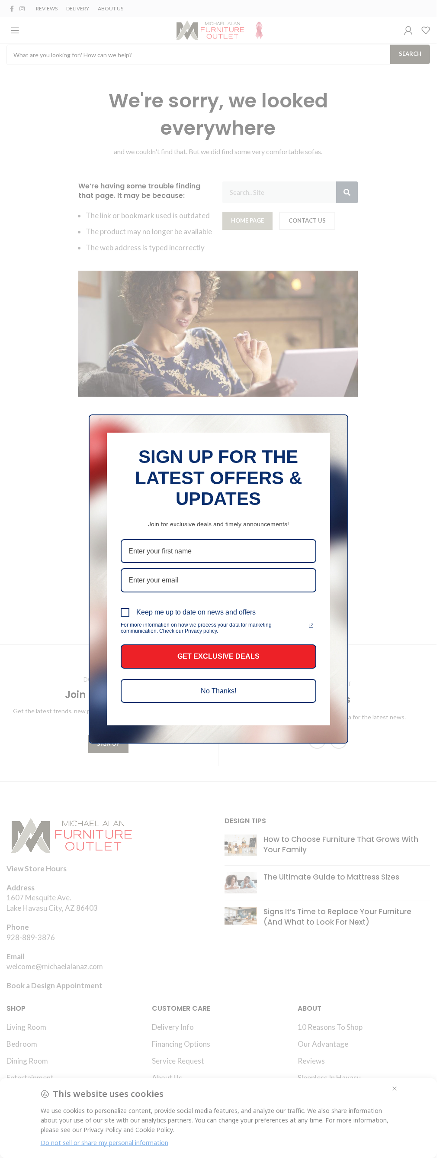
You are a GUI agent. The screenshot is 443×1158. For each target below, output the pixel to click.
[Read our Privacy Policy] (311, 626)
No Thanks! (218, 691)
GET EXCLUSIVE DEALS (218, 656)
